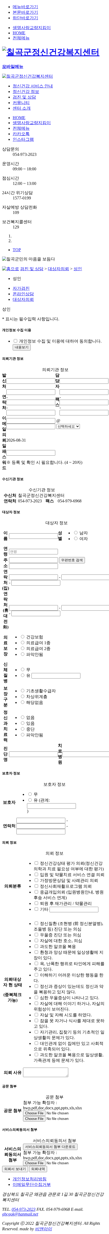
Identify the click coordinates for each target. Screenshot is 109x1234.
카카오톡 (21, 134)
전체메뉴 (21, 38)
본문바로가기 (25, 12)
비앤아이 (43, 1229)
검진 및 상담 (31, 269)
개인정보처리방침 (30, 1179)
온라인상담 (23, 294)
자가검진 (21, 288)
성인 (78, 269)
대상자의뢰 (58, 269)
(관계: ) (38, 805)
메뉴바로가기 (25, 6)
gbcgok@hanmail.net (20, 1214)
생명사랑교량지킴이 (32, 27)
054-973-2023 (23, 1209)
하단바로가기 (25, 18)
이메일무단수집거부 (32, 1184)
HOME (19, 33)
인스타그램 (23, 139)
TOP (17, 249)
